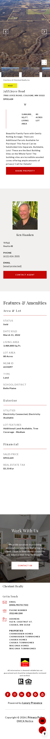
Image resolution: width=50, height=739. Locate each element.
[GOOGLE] (35, 694)
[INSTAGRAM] (14, 694)
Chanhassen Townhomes (24, 636)
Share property (25, 171)
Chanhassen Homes (21, 634)
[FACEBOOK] (7, 694)
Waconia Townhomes (22, 648)
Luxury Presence (32, 702)
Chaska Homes (18, 639)
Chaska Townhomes (21, 642)
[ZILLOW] (42, 694)
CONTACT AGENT (25, 275)
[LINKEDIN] (21, 694)
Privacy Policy (36, 717)
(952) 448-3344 (16, 613)
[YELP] (28, 694)
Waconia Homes (19, 645)
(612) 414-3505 (11, 256)
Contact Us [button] (25, 565)
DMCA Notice (25, 721)
